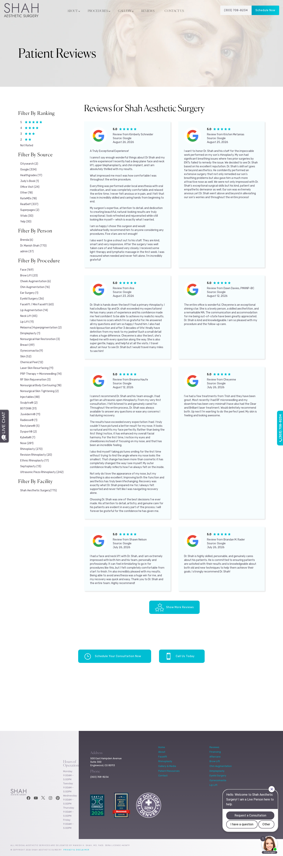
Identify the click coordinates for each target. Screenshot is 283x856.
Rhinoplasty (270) (31, 449)
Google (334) (28, 169)
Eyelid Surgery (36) (32, 298)
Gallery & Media (167, 766)
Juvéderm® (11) (30, 414)
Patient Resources (169, 770)
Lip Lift (213, 785)
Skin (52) (25, 356)
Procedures (98, 11)
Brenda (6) (26, 240)
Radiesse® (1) (28, 420)
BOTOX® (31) (28, 408)
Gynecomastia (217, 780)
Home (161, 747)
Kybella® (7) (27, 437)
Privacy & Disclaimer (76, 850)
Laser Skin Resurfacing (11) (36, 368)
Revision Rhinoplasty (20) (36, 454)
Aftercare (215, 756)
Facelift (162, 756)
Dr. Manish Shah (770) (33, 245)
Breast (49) (27, 345)
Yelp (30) (25, 221)
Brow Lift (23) (29, 275)
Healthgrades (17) (31, 175)
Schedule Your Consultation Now (118, 656)
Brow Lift (214, 761)
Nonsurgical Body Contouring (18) (40, 385)
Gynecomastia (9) (31, 350)
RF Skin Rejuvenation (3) (35, 379)
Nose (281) (26, 443)
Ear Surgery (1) (29, 293)
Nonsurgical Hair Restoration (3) (40, 339)
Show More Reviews (180, 607)
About (72, 11)
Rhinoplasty (165, 761)
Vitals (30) (26, 215)
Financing (215, 751)
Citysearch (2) (29, 163)
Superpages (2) (29, 210)
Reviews (148, 11)
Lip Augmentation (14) (34, 310)
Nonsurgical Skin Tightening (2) (39, 391)
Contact (162, 775)
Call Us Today (185, 656)
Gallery (124, 11)
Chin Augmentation (220, 766)
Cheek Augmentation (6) (35, 281)
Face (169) (26, 269)
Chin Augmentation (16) (35, 287)
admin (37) (27, 251)
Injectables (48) (30, 397)
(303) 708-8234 (236, 10)
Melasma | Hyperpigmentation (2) (41, 327)
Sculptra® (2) (29, 402)
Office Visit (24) (29, 187)
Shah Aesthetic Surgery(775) (38, 490)
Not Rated (26, 145)
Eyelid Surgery (217, 775)
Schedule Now (265, 10)
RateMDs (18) (28, 198)
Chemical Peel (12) (31, 362)
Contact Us (174, 11)
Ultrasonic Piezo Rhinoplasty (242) (42, 472)
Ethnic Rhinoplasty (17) (34, 460)
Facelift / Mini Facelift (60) (37, 304)
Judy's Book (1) (29, 181)
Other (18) (26, 192)
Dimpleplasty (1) (30, 333)
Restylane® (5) (29, 426)
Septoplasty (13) (30, 466)
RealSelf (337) (29, 204)
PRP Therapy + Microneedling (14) (41, 373)
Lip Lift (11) (27, 321)
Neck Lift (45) (28, 316)
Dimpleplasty (216, 770)
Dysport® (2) (28, 431)
